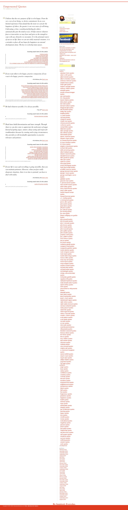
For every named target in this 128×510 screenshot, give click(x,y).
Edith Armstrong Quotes (67, 150)
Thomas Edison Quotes (67, 333)
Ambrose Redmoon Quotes (68, 80)
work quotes (64, 444)
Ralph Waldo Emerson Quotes (69, 304)
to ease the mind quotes (42, 57)
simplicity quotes (65, 436)
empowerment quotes (32, 99)
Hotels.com (62, 53)
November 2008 (64, 481)
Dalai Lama (45, 47)
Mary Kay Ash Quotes (66, 259)
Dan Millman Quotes (66, 132)
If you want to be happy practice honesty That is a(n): (34, 85)
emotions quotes (23, 99)
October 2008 (63, 482)
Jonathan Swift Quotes (66, 234)
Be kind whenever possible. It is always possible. (22, 106)
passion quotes (65, 425)
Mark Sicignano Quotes (67, 252)
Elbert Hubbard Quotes (67, 152)
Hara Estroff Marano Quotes (68, 184)
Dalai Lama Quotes (9, 67)
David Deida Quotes (66, 134)
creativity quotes (65, 374)
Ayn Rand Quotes (65, 96)
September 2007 (64, 497)
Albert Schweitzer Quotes (67, 79)
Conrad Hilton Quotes (66, 127)
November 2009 (64, 466)
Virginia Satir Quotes (66, 348)
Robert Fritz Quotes (65, 309)
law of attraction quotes (67, 409)
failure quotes (64, 388)
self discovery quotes (66, 432)
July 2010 (62, 457)
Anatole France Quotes (66, 82)
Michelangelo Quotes (66, 271)
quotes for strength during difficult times (38, 158)
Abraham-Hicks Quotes (67, 73)
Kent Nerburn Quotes (66, 238)
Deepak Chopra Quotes (67, 138)
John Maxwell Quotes (66, 229)
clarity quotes (8, 99)
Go (73, 65)
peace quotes (36, 67)
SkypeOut (62, 58)
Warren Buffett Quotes (66, 354)
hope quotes (25, 67)
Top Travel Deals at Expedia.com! (68, 52)
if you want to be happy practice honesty (38, 88)
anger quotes (64, 367)
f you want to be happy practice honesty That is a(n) (35, 96)
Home (26, 505)
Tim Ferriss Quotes (65, 334)
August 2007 (63, 499)
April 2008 (62, 490)
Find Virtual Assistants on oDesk (68, 47)
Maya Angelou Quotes (66, 263)
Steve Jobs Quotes (65, 325)
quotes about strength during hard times (38, 156)
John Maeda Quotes (66, 227)
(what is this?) (71, 14)
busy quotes (64, 369)
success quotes (65, 438)
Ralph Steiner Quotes (66, 302)
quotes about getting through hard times (38, 153)
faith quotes (63, 390)
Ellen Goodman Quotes (67, 157)
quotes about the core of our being (39, 59)
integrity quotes (27, 161)
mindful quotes (64, 417)
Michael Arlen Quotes (66, 267)
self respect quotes (66, 434)
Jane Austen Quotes (66, 204)
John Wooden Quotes (66, 232)
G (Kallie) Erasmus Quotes (68, 169)
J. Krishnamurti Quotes (66, 200)
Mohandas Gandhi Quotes (68, 277)
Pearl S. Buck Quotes (66, 298)
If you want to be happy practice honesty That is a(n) (35, 89)
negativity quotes (26, 100)
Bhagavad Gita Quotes (66, 107)
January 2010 (63, 463)
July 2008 (62, 487)
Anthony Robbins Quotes (67, 88)
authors (62, 71)
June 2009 (62, 470)
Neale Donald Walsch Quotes (68, 283)
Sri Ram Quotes (64, 323)
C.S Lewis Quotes (65, 115)
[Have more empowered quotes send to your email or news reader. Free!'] (68, 18)
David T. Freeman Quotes (67, 136)
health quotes (64, 399)
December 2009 (64, 464)
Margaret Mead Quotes (67, 246)
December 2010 (64, 451)
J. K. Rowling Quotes (66, 198)
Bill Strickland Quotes (66, 109)
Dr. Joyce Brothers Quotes (67, 142)
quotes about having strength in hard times (37, 157)
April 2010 (62, 461)
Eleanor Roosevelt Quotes (67, 154)
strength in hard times (42, 148)
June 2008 (62, 488)
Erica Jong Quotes (65, 163)
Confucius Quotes (65, 125)
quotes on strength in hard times (40, 149)
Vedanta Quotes (65, 344)
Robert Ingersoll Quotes (67, 311)
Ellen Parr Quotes (65, 159)
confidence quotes (65, 373)
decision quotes (65, 378)
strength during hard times (41, 155)
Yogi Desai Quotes (65, 361)
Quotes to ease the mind (42, 55)
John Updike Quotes (66, 231)
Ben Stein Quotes (65, 104)
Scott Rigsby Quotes (66, 319)
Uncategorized (63, 445)
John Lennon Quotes (66, 225)
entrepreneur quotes (66, 386)
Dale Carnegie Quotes (66, 131)
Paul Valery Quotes (65, 294)
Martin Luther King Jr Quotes (68, 256)
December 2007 (64, 493)
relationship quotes (34, 100)
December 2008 (64, 479)
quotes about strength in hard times (39, 147)
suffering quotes (65, 440)
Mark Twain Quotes (66, 254)
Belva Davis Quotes (66, 102)
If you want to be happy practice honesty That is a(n (35, 91)
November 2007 (64, 494)
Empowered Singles (65, 28)
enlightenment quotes (66, 384)
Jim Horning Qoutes (65, 211)
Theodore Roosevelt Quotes (68, 331)
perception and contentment (41, 58)
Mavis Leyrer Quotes (66, 261)
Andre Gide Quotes (65, 84)
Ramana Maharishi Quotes (68, 306)
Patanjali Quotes (65, 292)
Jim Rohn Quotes (65, 213)
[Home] (14, 7)
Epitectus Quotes (65, 161)
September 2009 (64, 469)
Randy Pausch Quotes (66, 308)
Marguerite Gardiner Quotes (68, 248)
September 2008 (64, 484)
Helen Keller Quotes (66, 186)
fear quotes (16, 186)
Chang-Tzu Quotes (65, 119)
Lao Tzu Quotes (64, 240)
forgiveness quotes (66, 394)
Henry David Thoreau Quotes (68, 188)
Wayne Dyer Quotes (66, 358)
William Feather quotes (67, 359)
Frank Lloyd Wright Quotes (67, 167)
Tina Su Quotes (64, 336)
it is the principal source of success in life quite (36, 62)
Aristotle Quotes (65, 90)
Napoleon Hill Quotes (66, 279)
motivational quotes (66, 421)
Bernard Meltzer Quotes (67, 106)
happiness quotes (18, 67)
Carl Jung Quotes (65, 117)
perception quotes (23, 186)
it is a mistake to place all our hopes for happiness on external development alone (29, 64)
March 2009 (63, 475)
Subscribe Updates (34, 505)
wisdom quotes (12, 68)
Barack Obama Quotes (67, 100)
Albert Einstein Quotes (66, 77)
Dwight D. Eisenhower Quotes (69, 146)
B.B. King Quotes (65, 98)
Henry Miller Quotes (66, 190)
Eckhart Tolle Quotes (66, 148)
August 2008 (63, 485)
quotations (62, 365)
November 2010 (64, 452)
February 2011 (63, 449)
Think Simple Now (64, 31)
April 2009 (62, 473)
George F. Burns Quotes (67, 173)
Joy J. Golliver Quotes (66, 236)
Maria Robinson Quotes (67, 250)
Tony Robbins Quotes (66, 338)
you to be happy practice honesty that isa (37, 95)
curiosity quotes (65, 376)
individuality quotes (66, 405)
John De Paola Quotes (66, 221)
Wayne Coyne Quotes (66, 356)
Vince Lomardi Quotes (66, 346)
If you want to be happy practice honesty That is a (35, 87)
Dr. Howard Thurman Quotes (68, 140)
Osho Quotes (64, 286)
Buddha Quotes (64, 113)
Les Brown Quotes (65, 242)
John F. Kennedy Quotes (67, 223)
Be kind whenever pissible (41, 116)
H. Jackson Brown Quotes (67, 182)
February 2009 (63, 476)
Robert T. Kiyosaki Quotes (67, 313)
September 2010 (64, 454)
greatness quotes (65, 396)
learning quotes (65, 411)
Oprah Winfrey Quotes (66, 284)
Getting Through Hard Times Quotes (39, 152)
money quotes (64, 419)
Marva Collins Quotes (66, 258)
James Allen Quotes (66, 202)
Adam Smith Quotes (66, 75)
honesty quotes (65, 401)
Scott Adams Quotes (66, 317)
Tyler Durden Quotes (66, 340)
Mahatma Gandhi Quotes (67, 244)
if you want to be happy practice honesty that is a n (35, 92)
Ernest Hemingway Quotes (68, 165)
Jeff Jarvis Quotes (65, 207)
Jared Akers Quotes (66, 206)
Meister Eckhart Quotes (67, 265)
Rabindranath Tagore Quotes (68, 300)
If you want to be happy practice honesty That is (36, 93)
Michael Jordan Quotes (67, 269)
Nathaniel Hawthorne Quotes (68, 281)
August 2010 (63, 455)
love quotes (30, 67)
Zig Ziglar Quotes (65, 363)
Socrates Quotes (65, 321)
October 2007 (63, 496)
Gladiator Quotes (65, 179)
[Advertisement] (63, 8)
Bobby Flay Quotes (65, 111)
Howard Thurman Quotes (67, 196)
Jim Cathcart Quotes (66, 209)
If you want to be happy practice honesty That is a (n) (34, 97)
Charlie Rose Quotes (66, 121)
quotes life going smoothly (41, 184)
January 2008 (63, 491)
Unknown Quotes (65, 342)
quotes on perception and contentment (38, 60)
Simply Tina (62, 30)
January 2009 (63, 478)
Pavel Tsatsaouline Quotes (68, 296)
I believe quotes (44, 54)
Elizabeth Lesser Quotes (67, 156)
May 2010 (62, 460)
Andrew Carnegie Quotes (67, 86)
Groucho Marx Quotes (66, 181)
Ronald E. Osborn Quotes (67, 315)
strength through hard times (41, 151)
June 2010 (62, 458)
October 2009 (63, 467)
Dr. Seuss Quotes (65, 144)
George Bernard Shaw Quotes (69, 171)
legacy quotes (64, 413)
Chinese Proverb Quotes (67, 123)
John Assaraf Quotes (66, 219)
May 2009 (62, 472)
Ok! (73, 22)
